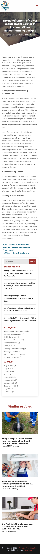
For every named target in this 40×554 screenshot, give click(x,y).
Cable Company (10, 337)
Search (32, 261)
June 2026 (8, 371)
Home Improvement (11, 357)
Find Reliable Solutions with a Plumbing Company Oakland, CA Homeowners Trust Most (19, 286)
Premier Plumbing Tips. (28, 548)
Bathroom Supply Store (12, 334)
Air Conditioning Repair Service (15, 331)
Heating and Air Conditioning (14, 354)
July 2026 (7, 368)
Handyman (8, 346)
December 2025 (10, 386)
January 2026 (9, 383)
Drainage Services (10, 343)
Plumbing (33, 35)
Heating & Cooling (11, 352)
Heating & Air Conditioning (14, 349)
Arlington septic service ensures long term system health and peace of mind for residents (19, 273)
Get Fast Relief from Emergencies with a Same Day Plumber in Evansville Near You (17, 526)
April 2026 (7, 374)
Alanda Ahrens (11, 35)
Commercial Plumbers (12, 340)
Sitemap (28, 550)
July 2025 (7, 389)
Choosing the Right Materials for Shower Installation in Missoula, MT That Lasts (20, 298)
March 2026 (8, 377)
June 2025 (8, 392)
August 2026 (8, 366)
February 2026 (9, 380)
